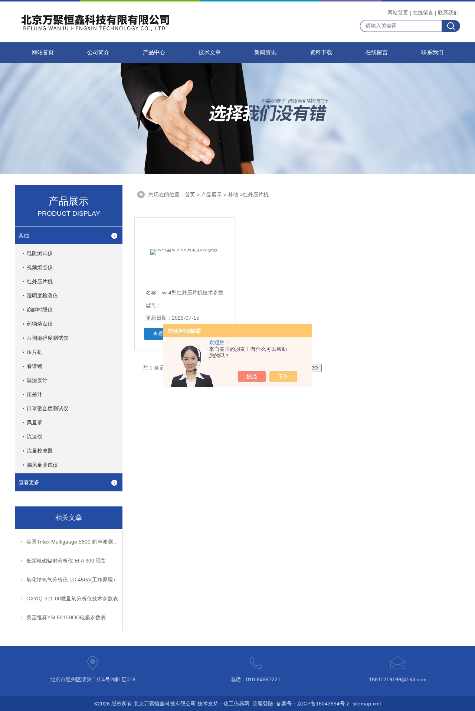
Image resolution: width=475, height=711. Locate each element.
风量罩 (34, 422)
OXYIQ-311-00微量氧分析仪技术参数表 (72, 598)
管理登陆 (262, 704)
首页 (190, 195)
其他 (24, 235)
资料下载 (321, 52)
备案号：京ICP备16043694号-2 (313, 704)
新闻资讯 (265, 52)
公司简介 (98, 52)
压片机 (34, 352)
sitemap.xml (367, 704)
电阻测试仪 (40, 253)
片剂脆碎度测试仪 (47, 338)
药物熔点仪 (40, 324)
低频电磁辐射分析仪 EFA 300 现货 (66, 561)
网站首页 (397, 13)
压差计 (34, 394)
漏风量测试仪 (42, 465)
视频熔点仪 (40, 267)
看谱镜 (34, 366)
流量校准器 (40, 451)
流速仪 (34, 437)
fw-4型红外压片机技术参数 (192, 293)
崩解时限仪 (40, 310)
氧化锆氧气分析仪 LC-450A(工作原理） (72, 580)
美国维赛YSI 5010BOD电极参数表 (66, 617)
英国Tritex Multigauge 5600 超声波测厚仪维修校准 (72, 542)
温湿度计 (37, 380)
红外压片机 (40, 281)
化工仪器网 (236, 704)
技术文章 (210, 52)
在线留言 (423, 13)
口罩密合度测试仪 (47, 408)
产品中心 (154, 52)
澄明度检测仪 (42, 296)
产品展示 (211, 195)
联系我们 (448, 13)
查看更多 (29, 482)
